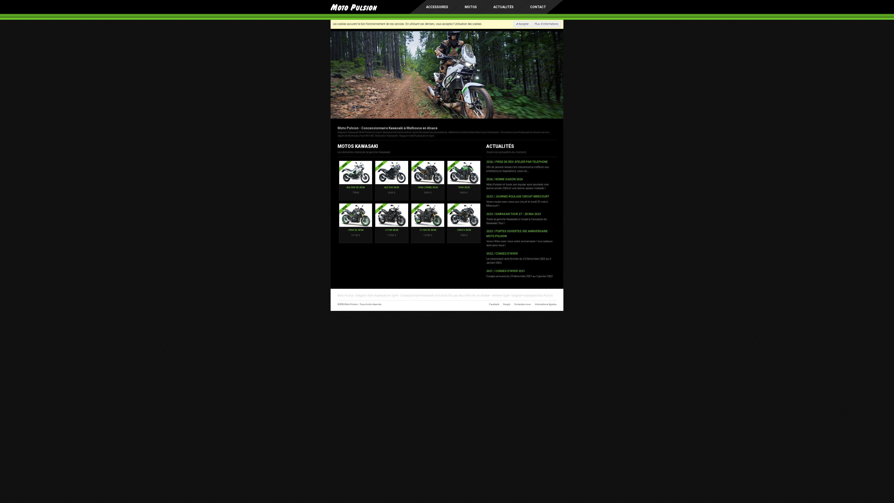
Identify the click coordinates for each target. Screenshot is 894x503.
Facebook (494, 304)
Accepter (523, 24)
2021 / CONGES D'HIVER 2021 (505, 271)
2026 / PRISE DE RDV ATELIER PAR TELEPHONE (517, 161)
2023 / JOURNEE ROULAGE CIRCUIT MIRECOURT (517, 196)
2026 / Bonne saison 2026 (504, 179)
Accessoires (437, 7)
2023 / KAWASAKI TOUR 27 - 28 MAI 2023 (513, 214)
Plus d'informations (547, 24)
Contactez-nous (522, 304)
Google (506, 304)
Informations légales (545, 304)
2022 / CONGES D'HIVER (502, 253)
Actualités (503, 7)
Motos (471, 7)
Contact (538, 7)
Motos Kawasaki (358, 146)
